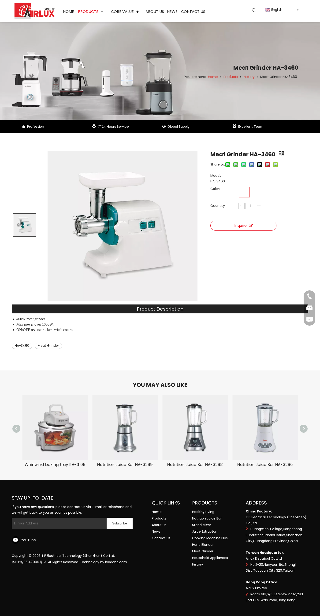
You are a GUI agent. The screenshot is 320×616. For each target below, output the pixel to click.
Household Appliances (210, 557)
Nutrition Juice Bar (207, 518)
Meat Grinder (48, 345)
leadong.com (116, 562)
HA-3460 (22, 345)
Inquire (240, 225)
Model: (215, 175)
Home (157, 511)
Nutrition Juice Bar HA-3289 (125, 464)
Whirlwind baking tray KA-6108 (55, 464)
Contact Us (161, 538)
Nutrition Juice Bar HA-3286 (265, 464)
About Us (159, 525)
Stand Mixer (201, 525)
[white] (244, 192)
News (156, 531)
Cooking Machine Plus (210, 538)
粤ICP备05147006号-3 (29, 562)
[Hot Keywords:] (254, 10)
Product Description (160, 309)
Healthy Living (203, 511)
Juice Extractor (204, 531)
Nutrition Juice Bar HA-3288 (195, 464)
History (197, 564)
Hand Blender (203, 544)
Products (159, 518)
